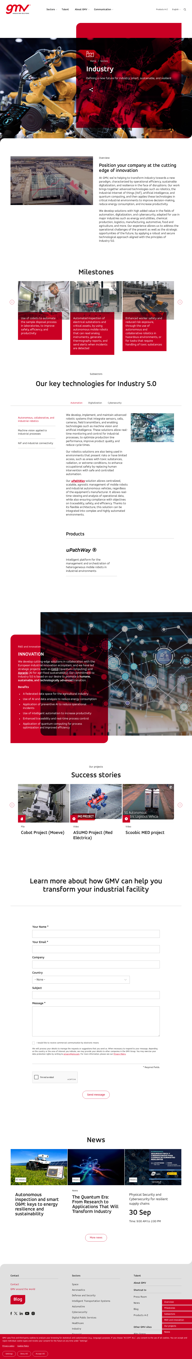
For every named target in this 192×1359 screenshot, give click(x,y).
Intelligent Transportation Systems (91, 1301)
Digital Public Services (84, 1317)
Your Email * (40, 942)
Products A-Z (162, 9)
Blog (18, 1299)
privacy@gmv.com (72, 1054)
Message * (38, 1003)
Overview (169, 1302)
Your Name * (40, 926)
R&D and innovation (174, 1320)
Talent (65, 9)
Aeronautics (78, 1290)
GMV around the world (22, 1289)
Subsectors (169, 1314)
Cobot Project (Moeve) (42, 832)
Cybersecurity (115, 403)
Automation (76, 403)
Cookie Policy (23, 1346)
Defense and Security (84, 1295)
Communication (102, 9)
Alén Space (140, 1334)
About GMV (81, 9)
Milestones (169, 1308)
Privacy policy (8, 1346)
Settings (9, 1354)
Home (93, 61)
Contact (14, 1284)
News (167, 1332)
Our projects (170, 1326)
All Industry (21, 1180)
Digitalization (95, 403)
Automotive (78, 1306)
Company (38, 957)
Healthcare (78, 1323)
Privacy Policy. (120, 1054)
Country (37, 972)
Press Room (140, 1297)
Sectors (50, 9)
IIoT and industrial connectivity (35, 443)
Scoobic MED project (145, 832)
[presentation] (12, 302)
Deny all (24, 1354)
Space (75, 1284)
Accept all (40, 1354)
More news (96, 1237)
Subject (37, 988)
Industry (76, 1180)
